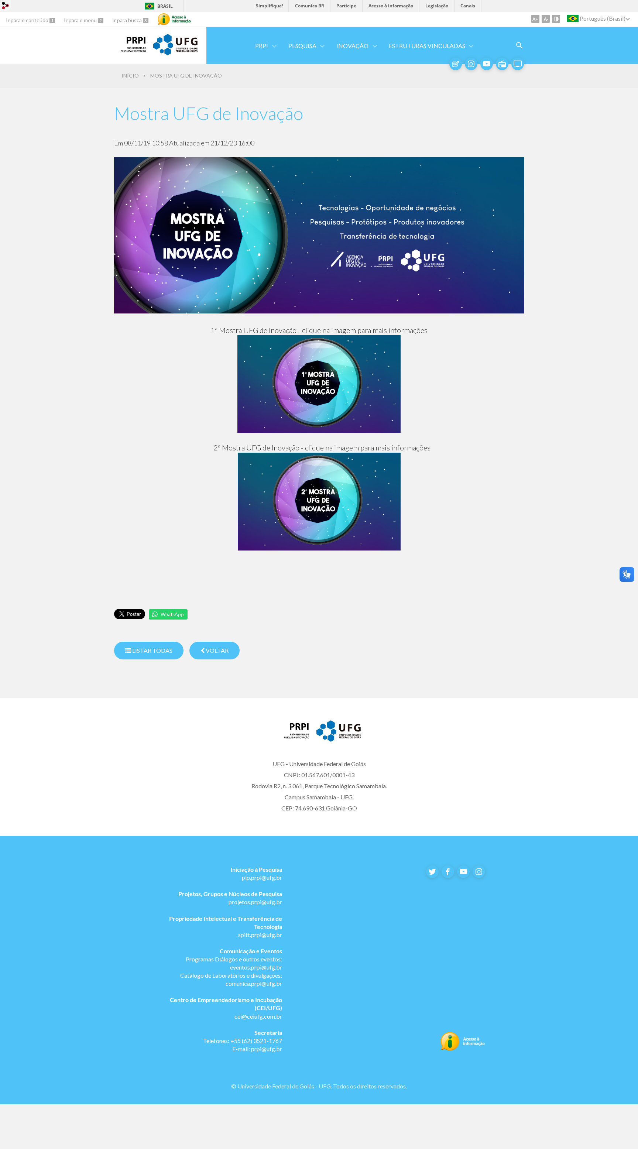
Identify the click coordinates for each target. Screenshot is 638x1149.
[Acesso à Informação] (174, 19)
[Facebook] (448, 871)
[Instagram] (471, 64)
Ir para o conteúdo (27, 20)
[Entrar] (5, 6)
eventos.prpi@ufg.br (256, 967)
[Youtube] (486, 64)
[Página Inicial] (130, 50)
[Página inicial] (293, 736)
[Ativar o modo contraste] (556, 19)
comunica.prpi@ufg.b (253, 983)
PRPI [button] (261, 45)
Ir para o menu (81, 20)
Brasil (165, 6)
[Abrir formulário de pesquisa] (519, 45)
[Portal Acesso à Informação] (462, 1049)
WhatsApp (172, 614)
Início (130, 75)
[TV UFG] (517, 64)
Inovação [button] (352, 45)
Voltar (217, 650)
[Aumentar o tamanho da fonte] (535, 19)
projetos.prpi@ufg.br (255, 901)
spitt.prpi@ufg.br (260, 934)
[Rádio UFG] (502, 64)
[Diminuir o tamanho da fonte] (546, 19)
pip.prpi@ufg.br (262, 877)
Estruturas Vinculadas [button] (427, 45)
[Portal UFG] (175, 53)
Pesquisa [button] (302, 45)
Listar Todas (151, 650)
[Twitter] (432, 871)
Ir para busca (127, 20)
